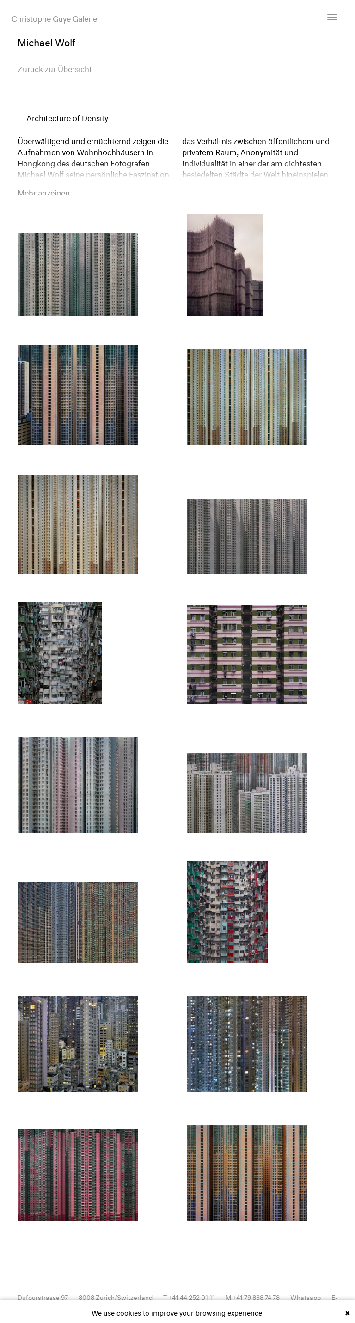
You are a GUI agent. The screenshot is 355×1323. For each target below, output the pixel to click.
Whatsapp (305, 1296)
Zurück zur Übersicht (55, 67)
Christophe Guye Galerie (54, 17)
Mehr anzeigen (44, 191)
